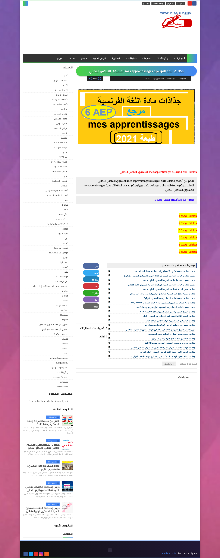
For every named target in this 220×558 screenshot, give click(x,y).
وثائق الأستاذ (162, 58)
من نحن (146, 3)
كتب (66, 272)
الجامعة (64, 138)
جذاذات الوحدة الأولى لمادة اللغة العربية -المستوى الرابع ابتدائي (167, 352)
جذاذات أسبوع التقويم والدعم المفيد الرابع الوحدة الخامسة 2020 (167, 311)
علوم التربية (63, 233)
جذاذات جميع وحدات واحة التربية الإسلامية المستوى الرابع (170, 325)
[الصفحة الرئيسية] (192, 58)
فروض (84, 58)
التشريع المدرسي (60, 114)
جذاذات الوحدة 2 (188, 223)
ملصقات (64, 348)
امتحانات (71, 58)
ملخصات (64, 344)
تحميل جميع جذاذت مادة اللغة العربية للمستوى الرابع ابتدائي (169, 280)
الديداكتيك (63, 157)
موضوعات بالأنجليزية (59, 358)
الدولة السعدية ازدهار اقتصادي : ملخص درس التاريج (43, 467)
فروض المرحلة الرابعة (58, 253)
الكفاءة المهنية (61, 167)
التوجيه (65, 133)
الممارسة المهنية (60, 171)
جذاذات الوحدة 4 (188, 237)
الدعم (65, 152)
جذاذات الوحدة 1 (188, 215)
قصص (65, 267)
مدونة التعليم (167, 553)
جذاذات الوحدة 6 (188, 251)
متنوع (65, 300)
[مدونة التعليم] (175, 19)
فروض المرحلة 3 (61, 248)
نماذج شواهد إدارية (59, 367)
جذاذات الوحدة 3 (187, 230)
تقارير (65, 200)
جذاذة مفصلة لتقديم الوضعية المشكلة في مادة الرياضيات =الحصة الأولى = (163, 356)
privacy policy (158, 3)
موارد (65, 353)
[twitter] (31, 554)
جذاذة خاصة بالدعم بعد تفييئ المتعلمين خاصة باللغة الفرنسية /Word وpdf (163, 302)
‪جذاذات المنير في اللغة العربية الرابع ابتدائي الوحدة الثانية (170, 320)
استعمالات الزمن (60, 80)
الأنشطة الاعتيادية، (60, 100)
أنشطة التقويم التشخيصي (56, 190)
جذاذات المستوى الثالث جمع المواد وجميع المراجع (173, 338)
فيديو (65, 257)
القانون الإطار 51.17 (59, 162)
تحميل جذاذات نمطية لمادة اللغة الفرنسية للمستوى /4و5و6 (169, 298)
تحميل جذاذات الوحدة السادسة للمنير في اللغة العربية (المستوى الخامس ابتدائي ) (159, 276)
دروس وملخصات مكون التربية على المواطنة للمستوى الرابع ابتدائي (42, 488)
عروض (65, 229)
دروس (59, 58)
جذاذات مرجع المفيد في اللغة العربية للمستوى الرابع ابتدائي (169, 289)
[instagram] (41, 554)
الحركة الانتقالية (61, 143)
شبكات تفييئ (62, 219)
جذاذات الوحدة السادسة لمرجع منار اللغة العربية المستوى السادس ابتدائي (163, 347)
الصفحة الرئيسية (158, 78)
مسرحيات (64, 320)
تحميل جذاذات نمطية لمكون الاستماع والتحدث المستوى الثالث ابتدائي (165, 271)
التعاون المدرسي (60, 119)
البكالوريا (116, 58)
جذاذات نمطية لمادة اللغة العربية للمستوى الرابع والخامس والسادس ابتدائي (162, 293)
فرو (66, 238)
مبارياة (65, 291)
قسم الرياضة (62, 262)
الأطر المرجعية (61, 90)
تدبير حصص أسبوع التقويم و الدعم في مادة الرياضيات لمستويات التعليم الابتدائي (160, 329)
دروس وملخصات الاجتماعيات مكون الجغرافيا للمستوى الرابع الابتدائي (43, 509)
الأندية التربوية (62, 95)
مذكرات (64, 310)
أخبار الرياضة (179, 58)
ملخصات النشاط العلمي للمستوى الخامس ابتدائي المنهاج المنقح (43, 446)
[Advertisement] (77, 30)
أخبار (66, 76)
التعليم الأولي (62, 123)
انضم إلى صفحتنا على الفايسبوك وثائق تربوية (49, 401)
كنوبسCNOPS (62, 281)
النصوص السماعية (60, 181)
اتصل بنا (180, 3)
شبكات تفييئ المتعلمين (57, 224)
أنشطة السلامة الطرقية (57, 195)
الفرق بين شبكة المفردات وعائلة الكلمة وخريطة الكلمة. (43, 422)
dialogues (64, 382)
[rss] (46, 554)
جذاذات (147, 78)
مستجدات (146, 58)
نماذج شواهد (62, 363)
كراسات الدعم (62, 277)
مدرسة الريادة (62, 305)
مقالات (65, 339)
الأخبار (65, 85)
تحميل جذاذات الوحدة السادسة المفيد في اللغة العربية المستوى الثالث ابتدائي (161, 284)
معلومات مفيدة (61, 334)
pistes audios (62, 387)
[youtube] (190, 3)
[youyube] (52, 554)
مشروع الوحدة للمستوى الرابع (55, 329)
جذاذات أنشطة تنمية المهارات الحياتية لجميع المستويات (171, 334)
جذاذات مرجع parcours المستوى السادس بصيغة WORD (170, 343)
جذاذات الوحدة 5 (188, 244)
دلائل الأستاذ (131, 58)
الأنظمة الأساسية (60, 104)
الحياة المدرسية (61, 147)
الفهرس (170, 3)
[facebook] (194, 3)
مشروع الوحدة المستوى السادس (53, 324)
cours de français (60, 377)
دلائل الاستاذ (62, 214)
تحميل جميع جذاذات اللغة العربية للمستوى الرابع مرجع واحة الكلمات (165, 307)
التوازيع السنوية (99, 58)
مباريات (65, 296)
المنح (65, 176)
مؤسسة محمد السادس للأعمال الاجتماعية (49, 286)
